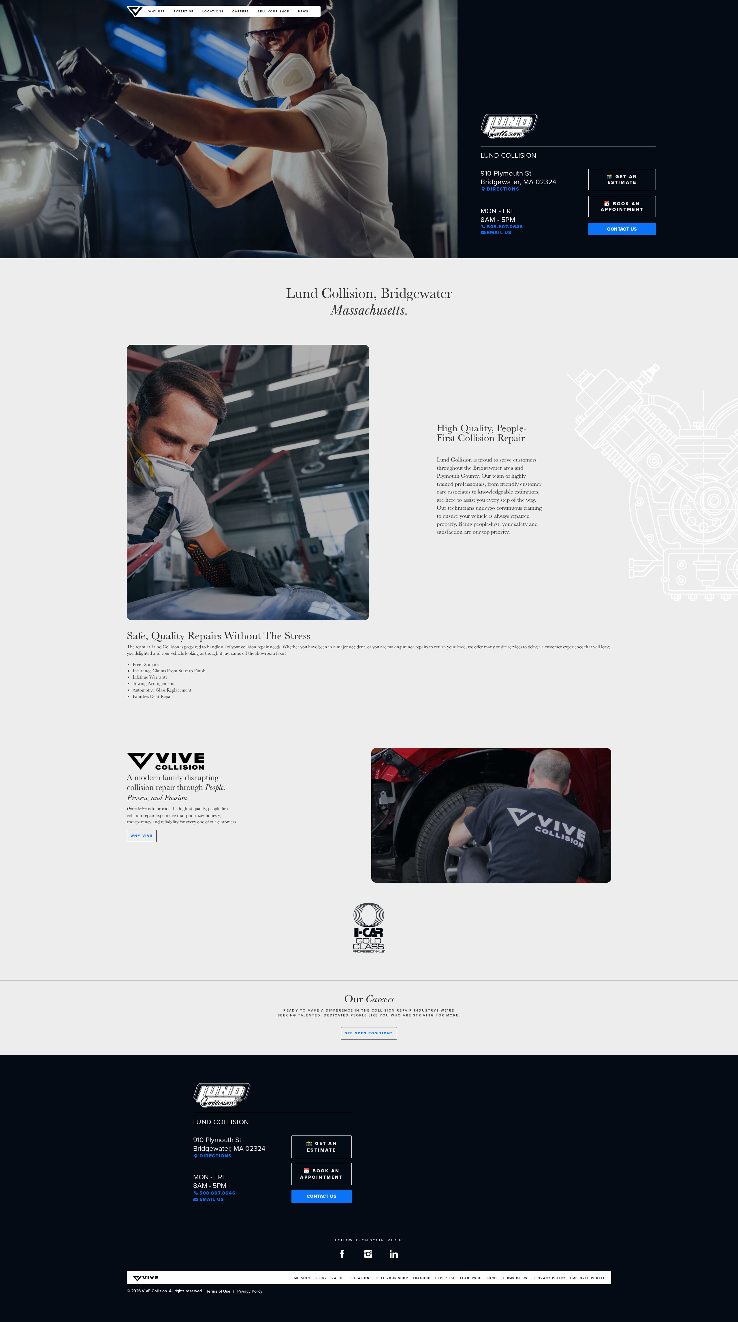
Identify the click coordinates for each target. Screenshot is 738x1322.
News (303, 11)
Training (422, 1278)
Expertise (184, 11)
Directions (503, 189)
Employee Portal (587, 1278)
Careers (240, 11)
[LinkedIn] (394, 1255)
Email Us (499, 233)
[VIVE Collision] (135, 11)
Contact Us (622, 229)
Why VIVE (142, 835)
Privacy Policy (550, 1278)
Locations (213, 11)
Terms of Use (516, 1278)
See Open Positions (369, 1033)
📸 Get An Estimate (622, 179)
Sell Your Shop (273, 11)
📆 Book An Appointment (622, 206)
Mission (302, 1278)
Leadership (471, 1278)
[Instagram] (369, 1255)
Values (339, 1278)
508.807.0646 (505, 227)
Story (321, 1278)
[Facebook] (343, 1255)
